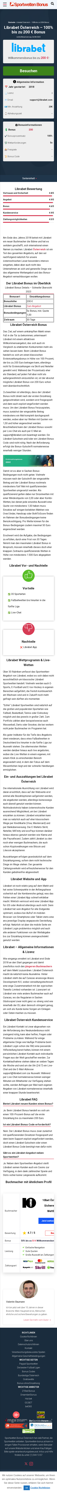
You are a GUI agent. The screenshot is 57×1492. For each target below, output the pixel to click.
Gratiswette (28, 1379)
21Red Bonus (28, 1391)
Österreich (39, 249)
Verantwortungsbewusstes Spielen (28, 1352)
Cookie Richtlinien (28, 1336)
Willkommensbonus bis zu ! (28, 58)
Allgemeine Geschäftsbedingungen (28, 1356)
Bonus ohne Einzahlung (28, 1383)
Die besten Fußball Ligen (28, 1367)
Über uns (28, 1340)
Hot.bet (28, 1398)
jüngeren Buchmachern (38, 966)
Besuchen (28, 71)
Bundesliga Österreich (28, 1375)
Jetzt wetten (47, 1221)
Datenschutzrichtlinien (28, 1344)
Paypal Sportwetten (28, 1364)
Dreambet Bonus (29, 1395)
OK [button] (26, 1488)
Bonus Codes (28, 1371)
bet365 (28, 1406)
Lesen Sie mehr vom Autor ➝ (37, 1320)
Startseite (11, 22)
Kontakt (28, 1348)
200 (31, 129)
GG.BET (28, 1402)
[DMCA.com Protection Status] (28, 1431)
